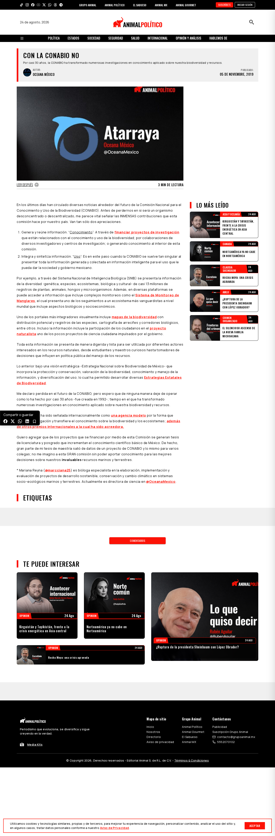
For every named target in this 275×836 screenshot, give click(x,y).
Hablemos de (218, 38)
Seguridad (115, 38)
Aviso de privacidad (160, 742)
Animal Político (192, 727)
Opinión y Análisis (188, 38)
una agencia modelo (128, 415)
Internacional (158, 38)
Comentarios (137, 540)
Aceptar (254, 825)
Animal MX (189, 742)
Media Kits (34, 744)
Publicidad (219, 727)
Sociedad (93, 38)
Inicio (150, 727)
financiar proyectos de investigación (147, 232)
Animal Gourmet (193, 732)
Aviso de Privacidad (114, 828)
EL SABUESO (139, 5)
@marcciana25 (58, 470)
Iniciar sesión (244, 4)
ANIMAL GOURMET (186, 5)
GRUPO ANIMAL (87, 5)
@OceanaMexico (160, 481)
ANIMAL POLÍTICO (115, 5)
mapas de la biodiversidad (134, 317)
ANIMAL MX (161, 5)
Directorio (154, 737)
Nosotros (153, 732)
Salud (135, 38)
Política (54, 38)
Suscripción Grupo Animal (230, 732)
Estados (73, 38)
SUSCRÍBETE (224, 4)
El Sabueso (189, 737)
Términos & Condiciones (191, 760)
